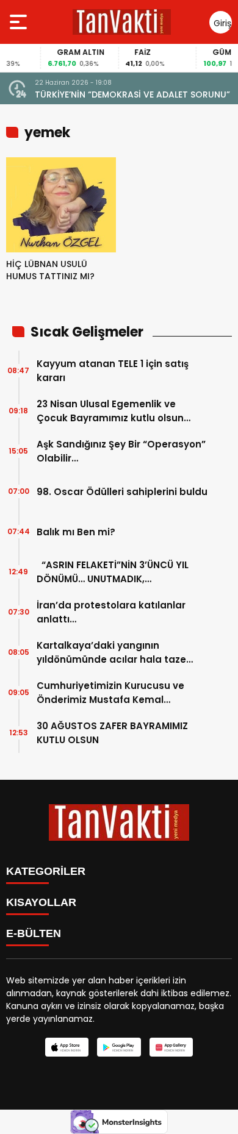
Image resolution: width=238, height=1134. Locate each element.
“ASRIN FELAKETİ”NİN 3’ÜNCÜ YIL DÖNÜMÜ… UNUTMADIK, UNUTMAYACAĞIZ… (113, 572)
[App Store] (66, 1047)
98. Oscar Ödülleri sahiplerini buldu (122, 491)
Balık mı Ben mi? (76, 532)
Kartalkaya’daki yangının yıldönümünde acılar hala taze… (115, 652)
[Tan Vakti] (122, 22)
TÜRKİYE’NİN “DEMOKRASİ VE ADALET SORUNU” (132, 94)
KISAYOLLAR (41, 902)
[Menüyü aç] (20, 22)
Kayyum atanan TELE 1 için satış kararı (113, 370)
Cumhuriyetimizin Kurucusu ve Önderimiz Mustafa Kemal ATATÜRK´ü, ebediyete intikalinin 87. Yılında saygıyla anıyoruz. (115, 693)
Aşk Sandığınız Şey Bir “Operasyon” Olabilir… (121, 451)
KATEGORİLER (45, 871)
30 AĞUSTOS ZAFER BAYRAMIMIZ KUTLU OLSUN (112, 732)
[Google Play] (118, 1047)
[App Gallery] (171, 1047)
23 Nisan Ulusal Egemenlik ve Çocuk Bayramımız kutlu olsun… (113, 411)
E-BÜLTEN (33, 933)
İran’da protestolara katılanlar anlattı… (111, 612)
